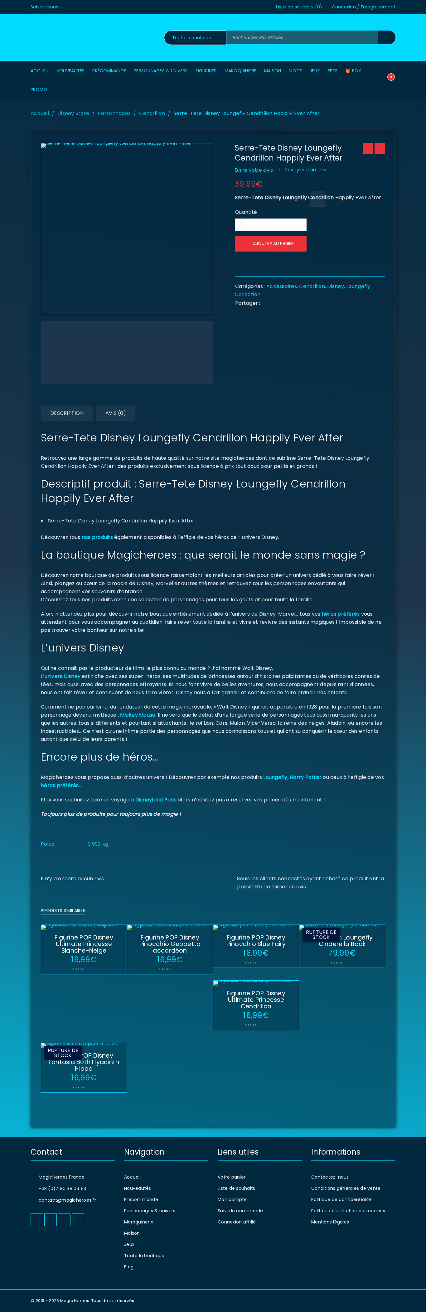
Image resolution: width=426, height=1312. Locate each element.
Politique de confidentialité (341, 1199)
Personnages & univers (149, 1211)
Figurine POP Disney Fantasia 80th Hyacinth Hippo (84, 1062)
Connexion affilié (237, 1222)
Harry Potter (305, 777)
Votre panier (231, 1177)
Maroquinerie (138, 1222)
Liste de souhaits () (299, 7)
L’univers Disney (60, 676)
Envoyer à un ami (305, 169)
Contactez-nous (330, 1177)
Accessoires (281, 286)
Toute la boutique (144, 1255)
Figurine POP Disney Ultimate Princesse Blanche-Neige (84, 944)
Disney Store (73, 113)
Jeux (129, 1244)
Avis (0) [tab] (115, 413)
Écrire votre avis (254, 170)
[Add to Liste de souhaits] (317, 199)
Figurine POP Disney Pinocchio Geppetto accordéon (170, 944)
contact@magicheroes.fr (67, 1200)
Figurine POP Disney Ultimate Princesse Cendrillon (256, 1000)
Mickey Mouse (137, 714)
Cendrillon (152, 113)
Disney (335, 286)
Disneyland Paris (156, 799)
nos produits (96, 537)
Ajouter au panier (273, 243)
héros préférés (341, 614)
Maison (132, 1233)
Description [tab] (67, 413)
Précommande (141, 1199)
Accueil (40, 113)
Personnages (114, 113)
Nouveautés (137, 1188)
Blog (128, 1267)
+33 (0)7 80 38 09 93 (62, 1188)
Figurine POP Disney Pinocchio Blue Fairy (256, 940)
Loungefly (275, 777)
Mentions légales (330, 1222)
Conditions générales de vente (345, 1188)
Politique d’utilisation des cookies (348, 1211)
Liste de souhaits (236, 1188)
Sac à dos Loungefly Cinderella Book (342, 940)
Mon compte (232, 1199)
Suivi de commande (240, 1211)
